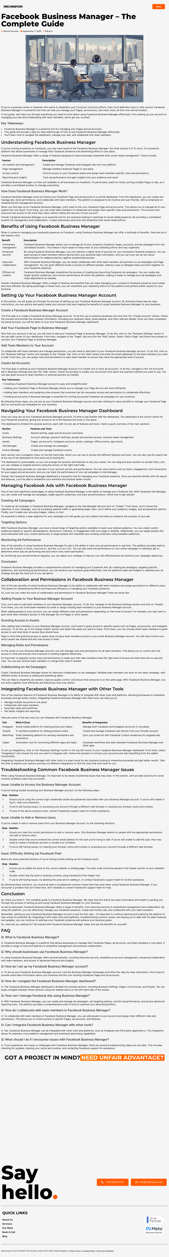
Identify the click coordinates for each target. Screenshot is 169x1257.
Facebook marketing (87, 107)
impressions (40, 548)
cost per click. (64, 548)
